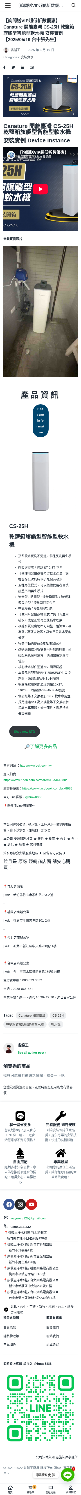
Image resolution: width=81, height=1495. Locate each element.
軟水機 (56, 1024)
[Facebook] (9, 1204)
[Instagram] (20, 1204)
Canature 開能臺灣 (31, 1015)
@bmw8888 (34, 797)
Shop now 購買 (24, 731)
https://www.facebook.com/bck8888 (47, 788)
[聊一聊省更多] (20, 1116)
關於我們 (52, 1327)
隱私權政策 (11, 1336)
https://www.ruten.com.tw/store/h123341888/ (35, 780)
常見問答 (9, 1344)
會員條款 (9, 1327)
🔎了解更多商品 (40, 746)
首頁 (10, 1492)
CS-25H (58, 1015)
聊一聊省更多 (20, 1125)
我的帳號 (71, 1492)
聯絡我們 (52, 1336)
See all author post (31, 1052)
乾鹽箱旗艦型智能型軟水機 (25, 1024)
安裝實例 (27, 57)
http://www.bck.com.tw (36, 765)
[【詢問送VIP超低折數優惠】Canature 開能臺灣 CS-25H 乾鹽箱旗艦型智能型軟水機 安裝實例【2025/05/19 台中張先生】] (4, 67)
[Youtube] (31, 1204)
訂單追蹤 (52, 1344)
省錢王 (15, 50)
